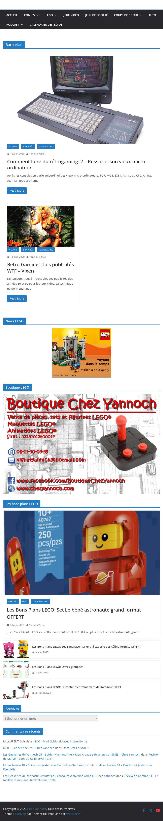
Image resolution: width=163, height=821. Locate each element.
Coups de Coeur (126, 15)
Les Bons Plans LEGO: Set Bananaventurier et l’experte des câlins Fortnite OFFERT (86, 646)
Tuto (152, 15)
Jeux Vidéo (71, 15)
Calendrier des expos (46, 24)
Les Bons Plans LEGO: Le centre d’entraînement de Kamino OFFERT (76, 687)
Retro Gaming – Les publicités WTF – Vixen (40, 267)
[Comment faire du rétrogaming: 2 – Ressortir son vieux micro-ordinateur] (81, 100)
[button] (37, 15)
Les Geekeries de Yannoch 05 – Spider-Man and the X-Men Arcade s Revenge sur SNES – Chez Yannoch (71, 754)
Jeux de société (96, 15)
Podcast (12, 24)
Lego (49, 15)
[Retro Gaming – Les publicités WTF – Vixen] (41, 226)
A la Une (13, 146)
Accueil (12, 15)
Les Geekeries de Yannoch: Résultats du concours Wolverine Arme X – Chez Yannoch (59, 776)
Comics (29, 15)
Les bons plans (40, 601)
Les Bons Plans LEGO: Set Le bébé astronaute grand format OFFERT (74, 613)
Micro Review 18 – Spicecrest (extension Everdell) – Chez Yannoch (46, 765)
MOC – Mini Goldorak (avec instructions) (60, 741)
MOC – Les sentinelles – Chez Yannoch (28, 748)
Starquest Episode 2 (75, 748)
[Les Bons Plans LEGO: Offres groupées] (16, 670)
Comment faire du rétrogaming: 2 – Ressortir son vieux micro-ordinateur (77, 164)
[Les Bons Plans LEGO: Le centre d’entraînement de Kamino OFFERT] (16, 690)
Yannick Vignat (37, 153)
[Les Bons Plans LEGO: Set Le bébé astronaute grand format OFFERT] (81, 553)
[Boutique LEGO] (81, 444)
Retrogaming (46, 146)
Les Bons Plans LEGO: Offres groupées (57, 667)
